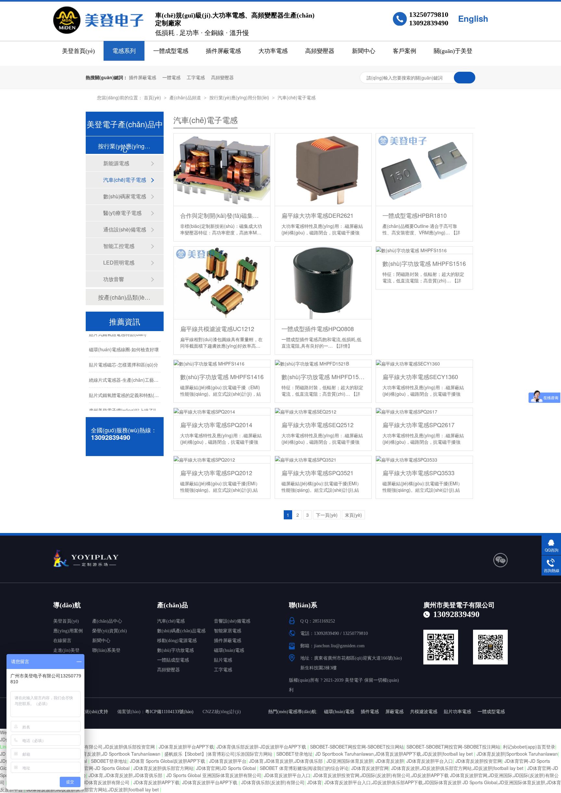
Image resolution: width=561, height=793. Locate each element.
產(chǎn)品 (172, 605)
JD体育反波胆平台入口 (429, 761)
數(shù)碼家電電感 (124, 196)
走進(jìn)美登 (66, 650)
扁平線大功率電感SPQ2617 (418, 424)
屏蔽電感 (394, 711)
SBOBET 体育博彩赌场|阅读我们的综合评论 (304, 768)
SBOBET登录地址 (294, 753)
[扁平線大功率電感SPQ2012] (222, 460)
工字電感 (196, 77)
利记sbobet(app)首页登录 (529, 746)
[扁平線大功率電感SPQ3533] (424, 460)
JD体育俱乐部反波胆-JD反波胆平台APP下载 (262, 746)
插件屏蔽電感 (223, 51)
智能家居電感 (227, 630)
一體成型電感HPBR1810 (414, 215)
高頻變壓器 (319, 51)
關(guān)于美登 (453, 51)
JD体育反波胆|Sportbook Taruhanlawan (517, 753)
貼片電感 (223, 660)
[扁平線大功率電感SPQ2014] (222, 411)
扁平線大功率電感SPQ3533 (418, 472)
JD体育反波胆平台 (227, 761)
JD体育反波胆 (390, 761)
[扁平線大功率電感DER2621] (323, 169)
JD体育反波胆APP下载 (156, 782)
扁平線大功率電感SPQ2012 (216, 472)
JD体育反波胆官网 (370, 768)
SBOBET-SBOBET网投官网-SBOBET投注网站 (357, 746)
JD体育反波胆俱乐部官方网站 (163, 768)
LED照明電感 (118, 262)
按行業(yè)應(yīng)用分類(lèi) (239, 97)
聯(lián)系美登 (106, 650)
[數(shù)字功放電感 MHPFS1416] (222, 363)
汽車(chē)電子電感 (297, 97)
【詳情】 (343, 345)
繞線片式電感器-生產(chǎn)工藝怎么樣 (128, 376)
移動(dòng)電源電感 (177, 640)
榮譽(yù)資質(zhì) (109, 630)
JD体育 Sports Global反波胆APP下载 (168, 761)
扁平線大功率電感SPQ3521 (317, 472)
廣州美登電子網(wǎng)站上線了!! (122, 406)
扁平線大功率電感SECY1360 (420, 376)
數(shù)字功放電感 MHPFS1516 (424, 263)
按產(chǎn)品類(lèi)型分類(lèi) (124, 297)
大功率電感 (273, 51)
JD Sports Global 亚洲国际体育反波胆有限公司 (213, 775)
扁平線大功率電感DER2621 (317, 215)
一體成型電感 (170, 51)
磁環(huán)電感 (229, 650)
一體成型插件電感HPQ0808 (317, 328)
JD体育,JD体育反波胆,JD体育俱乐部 (286, 761)
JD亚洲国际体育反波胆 (350, 761)
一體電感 (171, 77)
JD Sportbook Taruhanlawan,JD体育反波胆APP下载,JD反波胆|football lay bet (394, 753)
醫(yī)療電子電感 (122, 213)
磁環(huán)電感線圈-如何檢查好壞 (124, 345)
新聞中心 (363, 51)
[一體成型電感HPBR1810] (424, 169)
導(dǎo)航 (67, 605)
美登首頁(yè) (78, 51)
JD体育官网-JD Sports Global (100, 768)
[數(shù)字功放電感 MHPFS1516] (424, 250)
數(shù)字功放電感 (175, 650)
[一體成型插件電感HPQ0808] (323, 283)
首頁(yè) (153, 97)
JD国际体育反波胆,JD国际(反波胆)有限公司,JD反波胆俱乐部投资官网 (85, 746)
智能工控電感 (118, 246)
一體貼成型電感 (173, 660)
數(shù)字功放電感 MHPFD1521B (323, 376)
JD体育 (314, 782)
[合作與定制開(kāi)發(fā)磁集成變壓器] (222, 169)
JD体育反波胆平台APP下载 (186, 746)
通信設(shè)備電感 (124, 229)
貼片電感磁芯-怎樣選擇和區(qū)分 (123, 360)
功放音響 (113, 279)
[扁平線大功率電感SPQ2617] (424, 411)
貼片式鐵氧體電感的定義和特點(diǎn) (127, 391)
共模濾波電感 (423, 711)
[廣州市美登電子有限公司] (110, 559)
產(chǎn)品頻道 (185, 97)
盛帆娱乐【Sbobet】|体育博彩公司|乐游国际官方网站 (219, 753)
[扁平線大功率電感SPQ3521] (323, 460)
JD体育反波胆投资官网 (478, 761)
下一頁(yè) (327, 515)
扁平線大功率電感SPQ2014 (216, 424)
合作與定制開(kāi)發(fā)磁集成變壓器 (222, 215)
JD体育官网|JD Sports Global (226, 768)
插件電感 (370, 711)
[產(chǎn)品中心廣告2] (280, 60)
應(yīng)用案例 (68, 630)
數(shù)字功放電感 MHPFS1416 (222, 376)
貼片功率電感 (457, 711)
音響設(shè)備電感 (232, 621)
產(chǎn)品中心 (107, 621)
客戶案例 (404, 51)
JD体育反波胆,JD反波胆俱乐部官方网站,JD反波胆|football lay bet (458, 768)
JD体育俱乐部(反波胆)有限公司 (273, 782)
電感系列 (124, 51)
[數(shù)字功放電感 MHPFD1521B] (323, 363)
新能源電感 (116, 163)
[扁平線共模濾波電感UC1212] (222, 283)
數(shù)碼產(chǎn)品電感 (181, 630)
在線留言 (62, 640)
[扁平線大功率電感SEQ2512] (323, 411)
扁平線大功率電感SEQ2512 (317, 424)
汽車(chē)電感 (171, 621)
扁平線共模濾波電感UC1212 (217, 328)
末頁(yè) (353, 515)
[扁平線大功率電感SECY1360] (424, 363)
